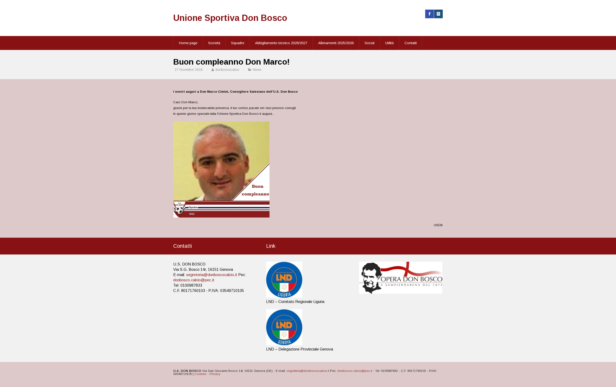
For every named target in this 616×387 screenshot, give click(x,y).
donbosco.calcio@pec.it (193, 280)
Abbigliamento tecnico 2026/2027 (281, 43)
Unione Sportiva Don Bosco (230, 18)
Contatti (410, 43)
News (257, 70)
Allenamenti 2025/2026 (336, 43)
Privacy (215, 374)
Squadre (237, 43)
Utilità (389, 43)
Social (369, 43)
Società (214, 43)
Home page (188, 43)
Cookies (200, 374)
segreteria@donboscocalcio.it (211, 275)
